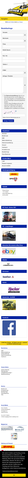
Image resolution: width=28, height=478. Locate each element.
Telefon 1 (5, 64)
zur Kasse (20, 22)
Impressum (5, 147)
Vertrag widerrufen (5, 353)
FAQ (2, 394)
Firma (4, 44)
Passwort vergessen (7, 163)
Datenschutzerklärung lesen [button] (10, 471)
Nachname (5, 38)
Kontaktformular (6, 149)
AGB (3, 138)
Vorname (5, 32)
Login (3, 161)
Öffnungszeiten (4, 371)
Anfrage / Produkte (8, 76)
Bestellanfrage (5, 152)
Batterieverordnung (5, 374)
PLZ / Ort (5, 56)
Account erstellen (6, 165)
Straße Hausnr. (6, 50)
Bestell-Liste (5, 136)
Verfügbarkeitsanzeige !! (6, 372)
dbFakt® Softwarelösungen (14, 344)
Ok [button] (14, 475)
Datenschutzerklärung (7, 142)
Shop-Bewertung (6, 154)
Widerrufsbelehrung (7, 140)
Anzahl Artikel (10, 22)
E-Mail (4, 70)
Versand (4, 145)
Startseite (4, 133)
